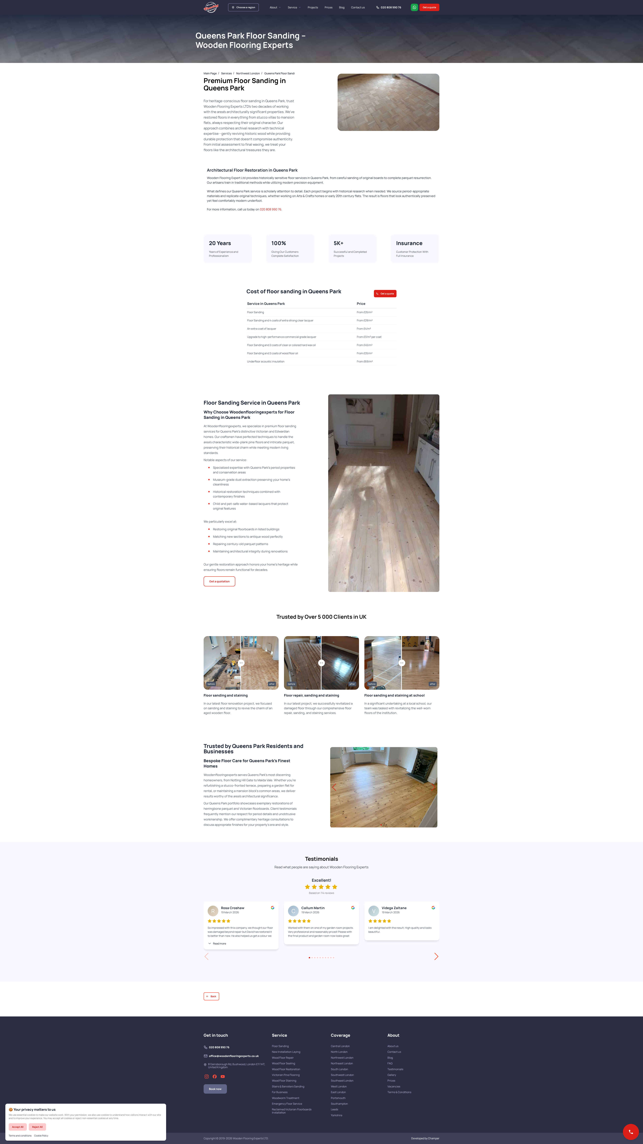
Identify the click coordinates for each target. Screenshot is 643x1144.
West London (339, 1086)
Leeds (334, 1109)
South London (339, 1069)
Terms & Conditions (399, 1092)
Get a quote (429, 7)
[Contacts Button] (631, 1132)
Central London (340, 1046)
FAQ (389, 1063)
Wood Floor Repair (283, 1057)
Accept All (17, 1126)
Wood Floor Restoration (286, 1069)
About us (392, 1046)
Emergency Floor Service (287, 1103)
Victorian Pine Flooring (286, 1074)
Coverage (340, 1035)
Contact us (358, 7)
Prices (328, 7)
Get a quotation (219, 581)
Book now (215, 1089)
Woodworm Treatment (285, 1097)
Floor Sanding (280, 1046)
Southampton (339, 1103)
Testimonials (395, 1069)
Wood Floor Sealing (283, 1063)
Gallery (391, 1074)
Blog (341, 7)
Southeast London (342, 1080)
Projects (313, 7)
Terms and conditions (20, 1135)
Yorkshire (336, 1115)
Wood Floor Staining (284, 1080)
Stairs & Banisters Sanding (288, 1086)
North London (339, 1051)
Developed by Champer (425, 1138)
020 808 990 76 (270, 209)
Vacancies (393, 1086)
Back (213, 996)
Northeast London (342, 1063)
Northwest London (342, 1057)
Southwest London (342, 1074)
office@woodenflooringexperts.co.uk (234, 1056)
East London (338, 1092)
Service (292, 7)
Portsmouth (338, 1097)
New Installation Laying (286, 1051)
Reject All (37, 1126)
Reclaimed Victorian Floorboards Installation (291, 1111)
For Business (280, 1092)
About (273, 7)
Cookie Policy (41, 1135)
